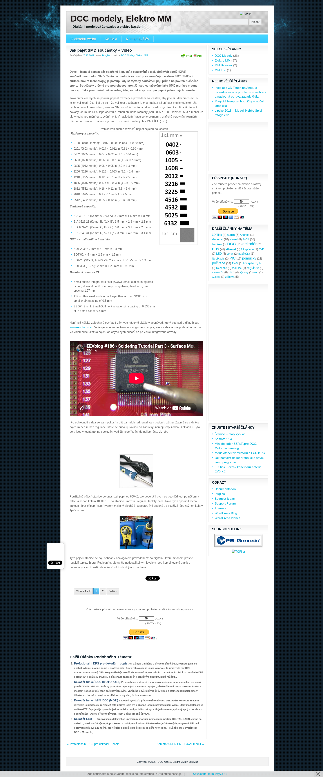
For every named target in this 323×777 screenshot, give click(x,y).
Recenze (221, 268)
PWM (235, 263)
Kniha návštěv (137, 39)
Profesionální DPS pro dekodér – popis (101, 663)
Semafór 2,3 (223, 439)
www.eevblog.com (81, 327)
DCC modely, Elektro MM (121, 18)
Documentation (225, 489)
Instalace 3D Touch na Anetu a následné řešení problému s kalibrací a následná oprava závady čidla (240, 92)
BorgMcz (107, 55)
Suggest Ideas (225, 498)
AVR (246, 239)
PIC (232, 258)
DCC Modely (127, 55)
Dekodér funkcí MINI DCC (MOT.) (96, 700)
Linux (230, 253)
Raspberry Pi (252, 263)
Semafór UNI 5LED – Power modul (181, 744)
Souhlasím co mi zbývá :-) (210, 773)
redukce (237, 268)
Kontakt (111, 39)
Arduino (217, 239)
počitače (218, 263)
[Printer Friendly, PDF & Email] (191, 57)
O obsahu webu (83, 39)
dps (215, 248)
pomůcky (249, 258)
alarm (231, 234)
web (255, 272)
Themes (220, 508)
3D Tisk (217, 234)
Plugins (220, 494)
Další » (113, 591)
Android (244, 234)
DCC (231, 243)
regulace (253, 268)
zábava (229, 276)
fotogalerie (247, 249)
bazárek (217, 244)
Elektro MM (142, 55)
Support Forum (225, 503)
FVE (261, 249)
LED (219, 253)
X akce (216, 276)
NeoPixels (218, 258)
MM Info (220, 70)
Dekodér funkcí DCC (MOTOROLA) (97, 682)
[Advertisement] (136, 65)
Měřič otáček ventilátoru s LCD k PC (240, 453)
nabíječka (244, 253)
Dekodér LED (83, 719)
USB (231, 272)
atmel (234, 239)
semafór (217, 272)
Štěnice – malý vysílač (230, 434)
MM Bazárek (223, 65)
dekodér (249, 243)
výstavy (244, 272)
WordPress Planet (227, 518)
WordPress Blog (226, 513)
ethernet (231, 249)
